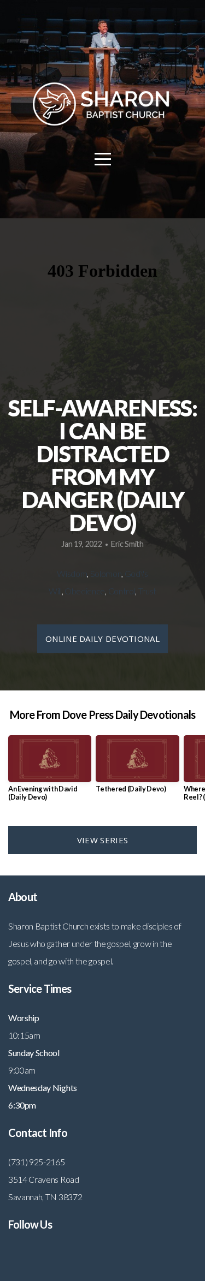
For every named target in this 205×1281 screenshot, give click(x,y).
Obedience (85, 591)
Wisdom (72, 573)
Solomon (106, 573)
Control (122, 591)
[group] (49, 772)
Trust (147, 591)
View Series (102, 840)
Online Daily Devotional (102, 638)
